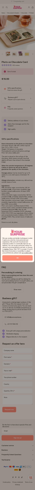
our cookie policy (27, 253)
